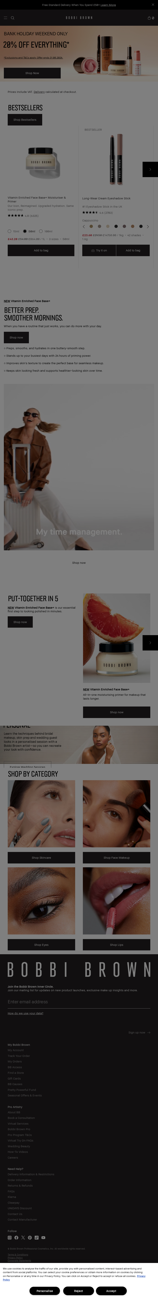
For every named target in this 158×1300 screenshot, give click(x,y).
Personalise (45, 1291)
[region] (79, 1281)
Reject (78, 1291)
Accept (111, 1291)
